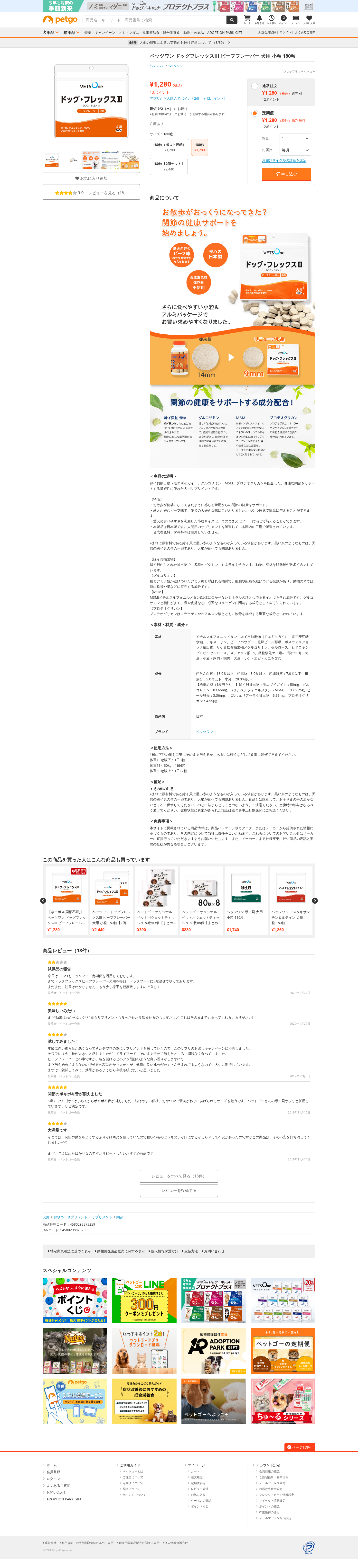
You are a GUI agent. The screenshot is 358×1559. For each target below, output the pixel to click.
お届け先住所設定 (271, 1489)
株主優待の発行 (269, 1512)
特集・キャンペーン (100, 32)
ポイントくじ (199, 1506)
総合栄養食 (171, 32)
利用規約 (67, 1543)
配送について (131, 1489)
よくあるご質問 (305, 32)
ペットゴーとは (133, 1471)
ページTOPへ (302, 1447)
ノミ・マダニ (129, 32)
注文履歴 (197, 1477)
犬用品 (48, 32)
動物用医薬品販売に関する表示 (121, 1251)
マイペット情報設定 (272, 1500)
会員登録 (53, 1472)
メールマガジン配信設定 (275, 1518)
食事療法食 (151, 32)
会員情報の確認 (269, 1471)
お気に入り (198, 1495)
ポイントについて (134, 1495)
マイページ (196, 1465)
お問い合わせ (214, 1251)
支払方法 (191, 1251)
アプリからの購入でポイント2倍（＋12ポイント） (188, 98)
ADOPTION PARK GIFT (224, 32)
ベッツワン (157, 66)
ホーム (52, 1465)
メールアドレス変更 (272, 1483)
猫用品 (69, 32)
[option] (179, 6)
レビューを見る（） (103, 193)
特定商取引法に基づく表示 (70, 1251)
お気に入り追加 (93, 178)
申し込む (288, 174)
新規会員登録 (267, 32)
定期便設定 (198, 1483)
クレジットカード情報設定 (276, 1495)
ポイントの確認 (269, 1506)
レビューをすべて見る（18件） (179, 1176)
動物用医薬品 (193, 32)
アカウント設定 (268, 1465)
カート (195, 1471)
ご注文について (133, 1477)
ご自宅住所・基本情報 (273, 1477)
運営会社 (51, 1543)
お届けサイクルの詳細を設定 (284, 160)
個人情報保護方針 (164, 1251)
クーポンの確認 (201, 1500)
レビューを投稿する (179, 1190)
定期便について (133, 1483)
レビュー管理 (199, 1489)
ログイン (285, 32)
